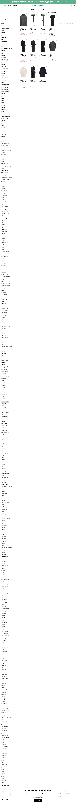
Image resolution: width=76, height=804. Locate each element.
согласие (51, 793)
